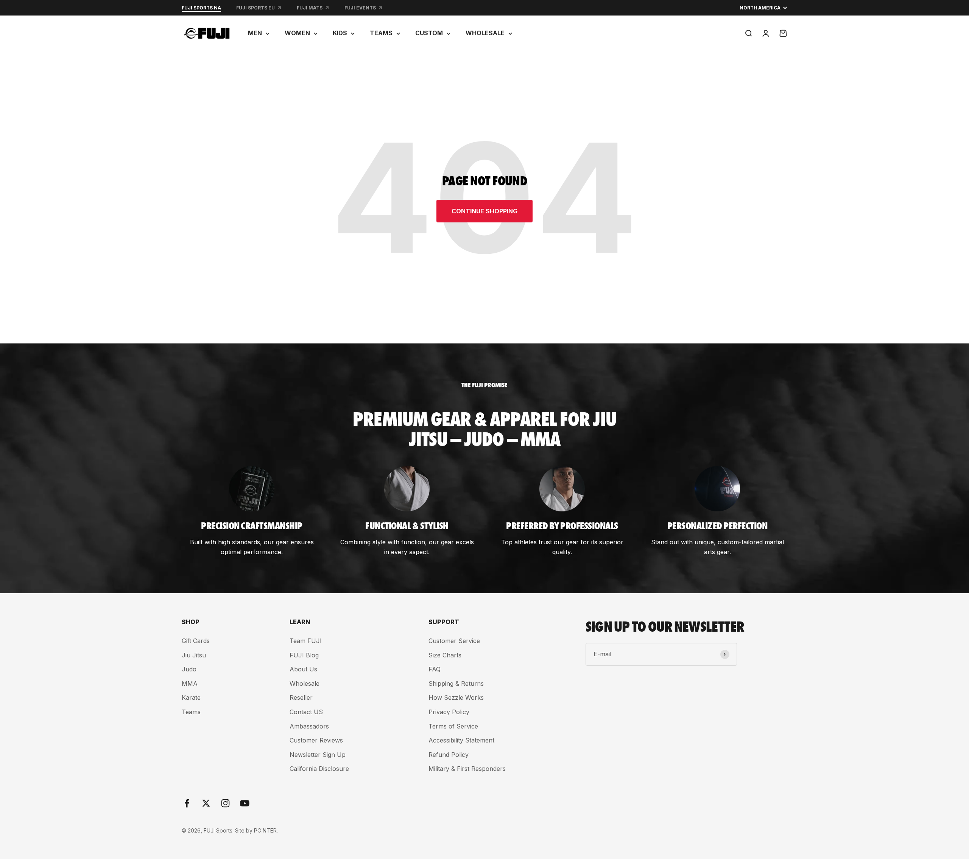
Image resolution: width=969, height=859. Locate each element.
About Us (303, 669)
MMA (190, 683)
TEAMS (381, 33)
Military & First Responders (467, 768)
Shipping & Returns (456, 683)
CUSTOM (429, 33)
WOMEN (297, 33)
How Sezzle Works (456, 697)
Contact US (306, 712)
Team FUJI (306, 641)
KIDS (340, 33)
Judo (189, 669)
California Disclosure (319, 768)
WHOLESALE (485, 33)
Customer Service (454, 641)
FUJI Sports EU (255, 8)
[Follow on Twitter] (206, 803)
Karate (191, 697)
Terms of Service (453, 726)
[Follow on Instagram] (225, 803)
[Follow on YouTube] (245, 803)
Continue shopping (484, 211)
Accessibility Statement (461, 740)
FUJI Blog (304, 655)
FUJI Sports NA (201, 8)
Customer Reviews (316, 740)
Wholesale (304, 683)
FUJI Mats (309, 8)
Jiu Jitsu (194, 655)
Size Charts (444, 655)
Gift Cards (196, 641)
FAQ (434, 669)
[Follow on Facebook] (187, 803)
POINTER (265, 830)
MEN (255, 33)
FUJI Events (360, 8)
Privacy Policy (448, 712)
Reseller (301, 697)
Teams (191, 712)
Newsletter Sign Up (318, 754)
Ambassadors (309, 726)
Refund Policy (448, 754)
